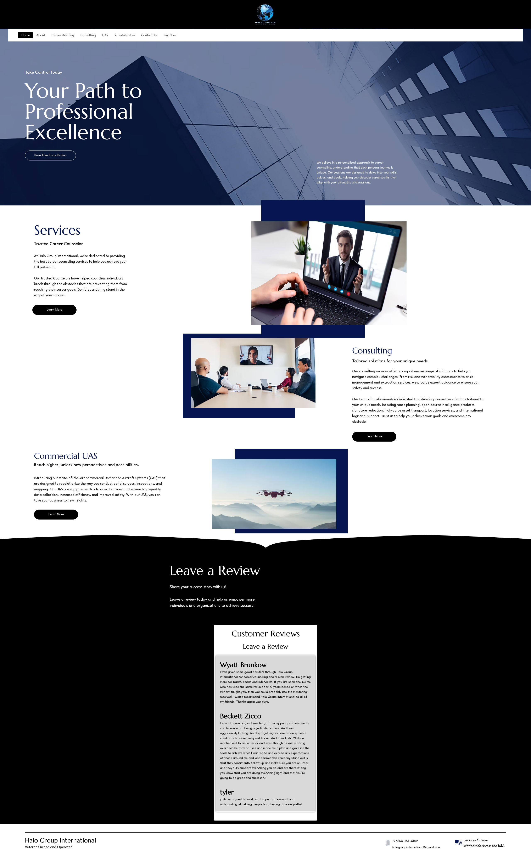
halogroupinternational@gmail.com (416, 847)
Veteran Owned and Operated (49, 847)
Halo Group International (60, 840)
